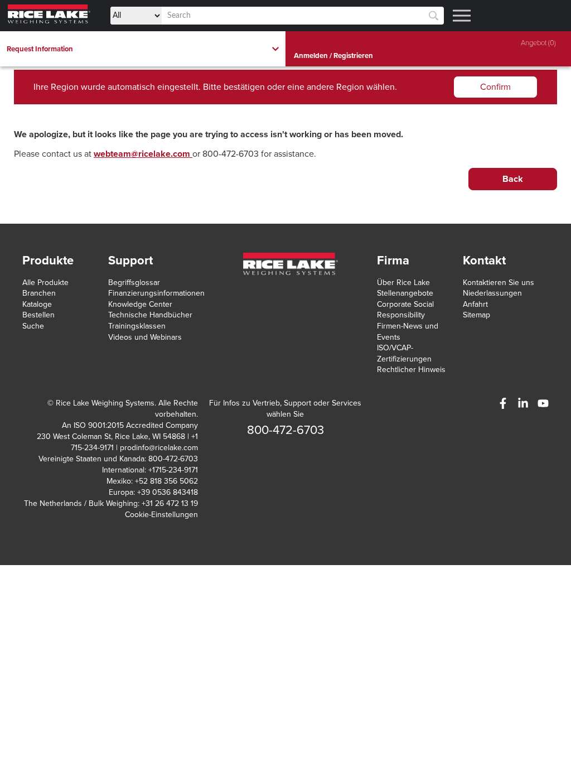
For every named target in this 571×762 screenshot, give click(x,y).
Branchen (39, 293)
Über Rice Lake (403, 282)
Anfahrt (475, 304)
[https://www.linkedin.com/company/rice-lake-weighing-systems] (523, 403)
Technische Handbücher (150, 315)
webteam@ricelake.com (143, 154)
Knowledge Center (140, 304)
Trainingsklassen (137, 326)
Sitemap (476, 315)
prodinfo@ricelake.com (159, 447)
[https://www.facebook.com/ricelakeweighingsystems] (503, 403)
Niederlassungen (492, 293)
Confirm (495, 87)
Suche (33, 326)
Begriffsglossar (134, 282)
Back (512, 179)
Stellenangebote (405, 293)
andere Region (335, 87)
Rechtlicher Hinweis (411, 369)
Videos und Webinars (145, 337)
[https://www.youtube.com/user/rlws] (543, 403)
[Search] (433, 16)
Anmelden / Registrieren (333, 55)
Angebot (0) (538, 42)
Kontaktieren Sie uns (498, 282)
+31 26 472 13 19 (170, 503)
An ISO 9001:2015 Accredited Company (130, 425)
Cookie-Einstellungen (161, 514)
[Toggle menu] (462, 15)
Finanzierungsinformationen (156, 293)
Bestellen (38, 315)
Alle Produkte (45, 282)
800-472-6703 (285, 430)
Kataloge (37, 304)
